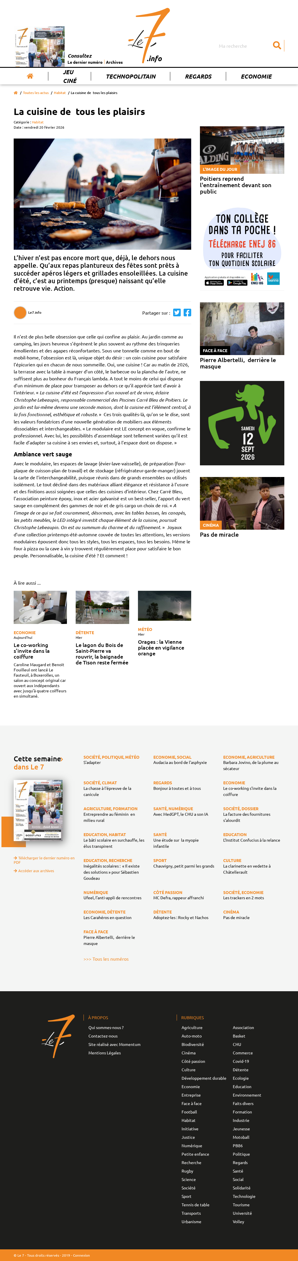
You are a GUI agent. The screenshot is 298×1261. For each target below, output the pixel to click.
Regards (198, 76)
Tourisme (241, 1204)
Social (238, 1179)
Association (243, 1027)
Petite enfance (195, 1154)
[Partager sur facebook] (186, 312)
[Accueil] (30, 76)
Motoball (241, 1137)
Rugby (187, 1170)
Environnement (247, 1094)
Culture (189, 1069)
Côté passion (193, 1061)
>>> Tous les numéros (106, 959)
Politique (241, 1154)
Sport (186, 1196)
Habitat (60, 92)
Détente (85, 632)
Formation (242, 1111)
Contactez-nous (103, 1035)
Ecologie (241, 1078)
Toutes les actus (36, 92)
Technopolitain (130, 76)
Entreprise (191, 1094)
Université (242, 1213)
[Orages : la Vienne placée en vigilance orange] (164, 606)
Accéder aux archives (36, 870)
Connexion (81, 1255)
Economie (256, 76)
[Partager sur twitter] (175, 312)
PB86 (238, 1145)
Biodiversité (193, 1044)
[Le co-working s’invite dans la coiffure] (40, 607)
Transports (191, 1213)
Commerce (243, 1052)
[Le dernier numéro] (41, 46)
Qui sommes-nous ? (106, 1027)
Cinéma (189, 1052)
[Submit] (277, 46)
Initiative (190, 1128)
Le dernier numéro (85, 62)
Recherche (191, 1162)
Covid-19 (241, 1061)
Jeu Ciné (69, 76)
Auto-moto (192, 1035)
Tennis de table (196, 1204)
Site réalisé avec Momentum (114, 1044)
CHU (237, 1044)
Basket (239, 1035)
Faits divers (243, 1103)
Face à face (192, 1103)
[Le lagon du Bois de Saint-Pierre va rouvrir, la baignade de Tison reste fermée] (102, 607)
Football (189, 1111)
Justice (188, 1137)
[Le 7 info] (149, 35)
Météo (145, 629)
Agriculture (192, 1027)
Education (242, 1086)
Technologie (244, 1196)
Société (189, 1187)
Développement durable (204, 1078)
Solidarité (242, 1187)
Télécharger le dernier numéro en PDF (44, 860)
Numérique (192, 1145)
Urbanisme (191, 1221)
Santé (238, 1170)
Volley (238, 1221)
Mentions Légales (104, 1052)
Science (189, 1179)
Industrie (241, 1120)
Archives (114, 62)
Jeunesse (241, 1128)
